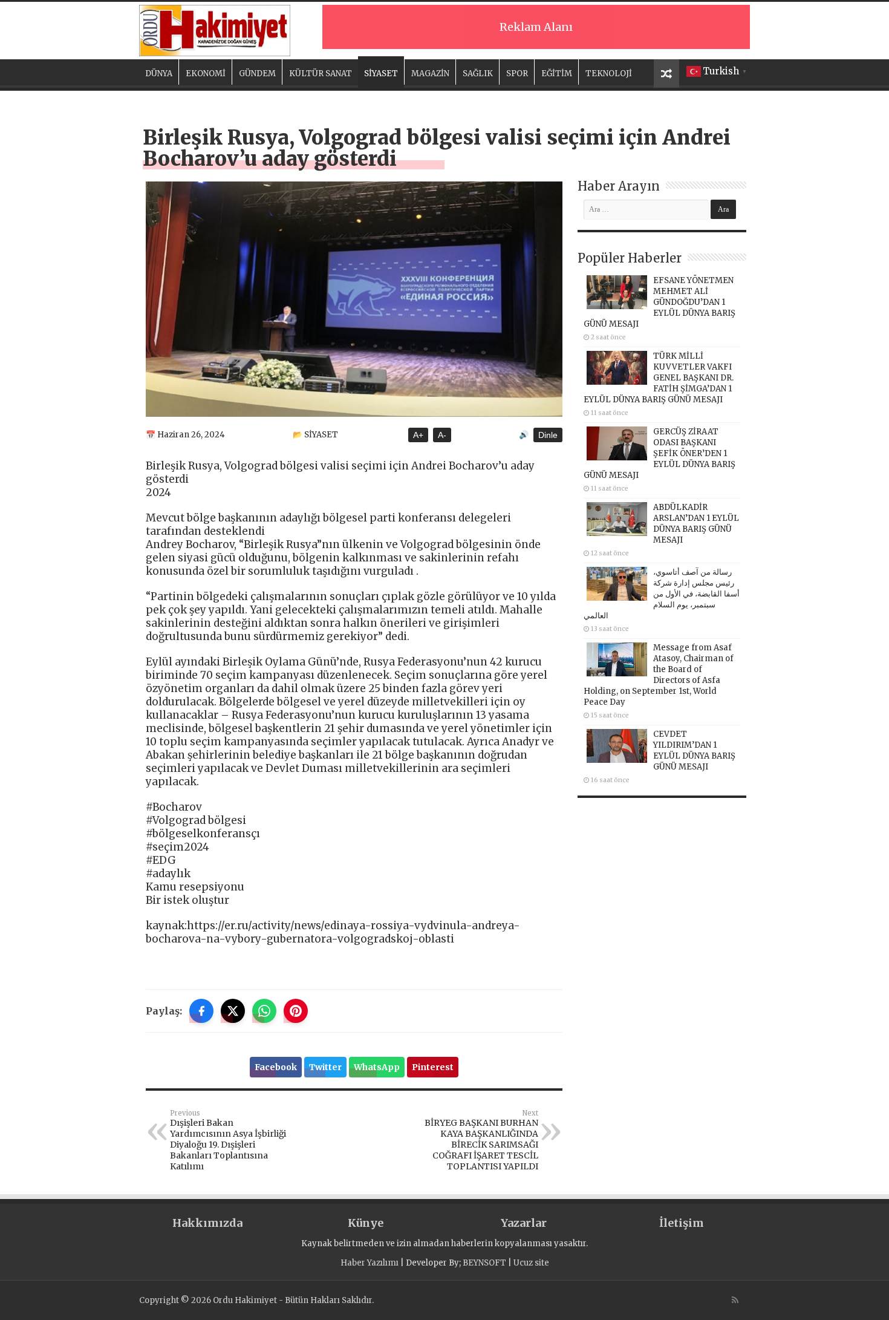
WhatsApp (377, 1067)
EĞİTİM (556, 73)
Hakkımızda (207, 1223)
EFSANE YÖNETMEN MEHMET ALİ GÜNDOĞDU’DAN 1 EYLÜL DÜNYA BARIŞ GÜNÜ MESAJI (659, 302)
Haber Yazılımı (369, 1263)
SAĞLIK (478, 73)
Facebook (276, 1067)
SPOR (517, 73)
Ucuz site (531, 1263)
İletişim (681, 1223)
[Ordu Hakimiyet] (214, 28)
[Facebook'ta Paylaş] (201, 1011)
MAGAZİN (430, 73)
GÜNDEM (257, 73)
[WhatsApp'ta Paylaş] (264, 1011)
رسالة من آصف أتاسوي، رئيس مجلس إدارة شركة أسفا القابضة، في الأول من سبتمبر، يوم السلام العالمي (662, 594)
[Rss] (735, 1300)
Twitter (325, 1067)
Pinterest (433, 1067)
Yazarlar (524, 1223)
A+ (418, 435)
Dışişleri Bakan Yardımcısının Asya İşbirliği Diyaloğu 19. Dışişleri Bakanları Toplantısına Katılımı (228, 1140)
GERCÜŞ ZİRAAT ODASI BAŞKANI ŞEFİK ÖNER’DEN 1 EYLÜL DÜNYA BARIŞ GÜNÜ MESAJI (659, 453)
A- (442, 435)
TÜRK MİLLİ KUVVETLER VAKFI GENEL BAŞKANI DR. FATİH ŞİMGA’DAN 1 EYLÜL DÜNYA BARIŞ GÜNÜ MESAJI (659, 378)
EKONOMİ (206, 73)
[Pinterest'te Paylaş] (296, 1011)
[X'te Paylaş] (233, 1011)
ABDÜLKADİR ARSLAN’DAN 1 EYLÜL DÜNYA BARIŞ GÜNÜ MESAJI (696, 523)
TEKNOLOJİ (608, 73)
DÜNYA (158, 73)
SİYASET (381, 73)
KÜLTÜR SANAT (320, 73)
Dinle (548, 435)
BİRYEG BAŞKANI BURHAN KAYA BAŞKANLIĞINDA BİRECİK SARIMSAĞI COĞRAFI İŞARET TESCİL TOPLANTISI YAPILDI (481, 1140)
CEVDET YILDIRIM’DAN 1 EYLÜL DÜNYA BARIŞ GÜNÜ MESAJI (694, 750)
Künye (365, 1223)
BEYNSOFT (484, 1263)
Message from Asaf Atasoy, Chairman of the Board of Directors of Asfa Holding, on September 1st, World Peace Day (659, 674)
